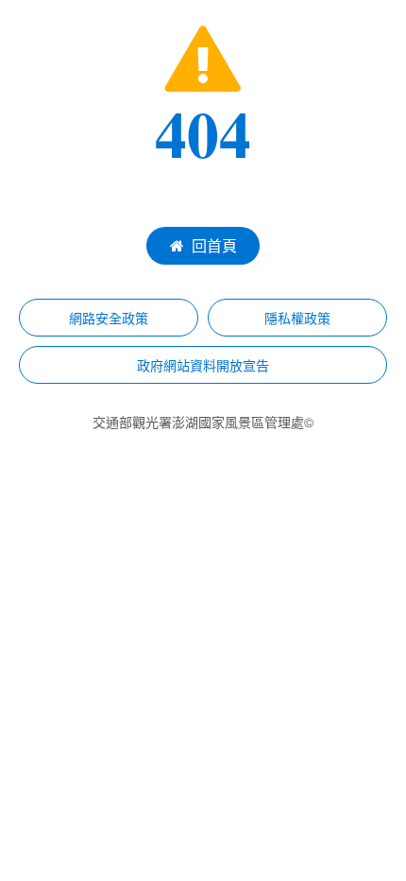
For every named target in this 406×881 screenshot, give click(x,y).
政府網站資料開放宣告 (203, 364)
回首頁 (214, 245)
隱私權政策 (297, 317)
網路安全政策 (108, 317)
